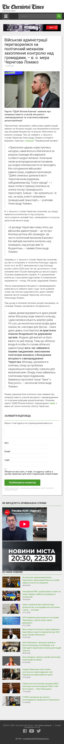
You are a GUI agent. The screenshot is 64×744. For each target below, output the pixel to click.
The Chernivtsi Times (24, 725)
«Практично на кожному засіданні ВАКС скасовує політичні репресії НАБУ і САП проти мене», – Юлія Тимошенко (40, 686)
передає (29, 140)
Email (7, 451)
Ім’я (6, 443)
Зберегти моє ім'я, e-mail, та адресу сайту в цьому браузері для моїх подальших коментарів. (31, 473)
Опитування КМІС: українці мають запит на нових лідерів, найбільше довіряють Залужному (41, 594)
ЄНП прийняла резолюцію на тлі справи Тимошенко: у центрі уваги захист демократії (40, 620)
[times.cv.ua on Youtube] (31, 731)
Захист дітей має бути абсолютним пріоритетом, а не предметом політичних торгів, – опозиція (41, 607)
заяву (52, 403)
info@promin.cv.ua (32, 727)
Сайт (7, 460)
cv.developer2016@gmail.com (36, 738)
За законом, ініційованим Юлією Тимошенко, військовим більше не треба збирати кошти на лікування (40, 580)
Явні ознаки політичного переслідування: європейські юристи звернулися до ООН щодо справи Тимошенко (41, 632)
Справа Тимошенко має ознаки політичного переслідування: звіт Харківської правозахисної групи (37, 672)
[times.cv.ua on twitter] (38, 731)
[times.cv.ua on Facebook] (25, 731)
